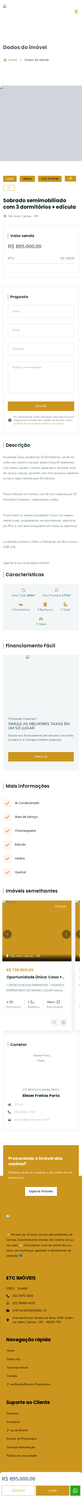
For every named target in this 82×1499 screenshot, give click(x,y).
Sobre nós (11, 1359)
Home (13, 60)
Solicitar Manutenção (18, 1447)
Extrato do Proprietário (19, 1439)
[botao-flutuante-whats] (75, 1491)
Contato (9, 1376)
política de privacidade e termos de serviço (39, 423)
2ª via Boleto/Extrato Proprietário (26, 1384)
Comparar (11, 1422)
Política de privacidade (19, 1456)
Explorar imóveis (41, 1191)
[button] (7, 934)
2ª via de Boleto (15, 1430)
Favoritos (10, 1414)
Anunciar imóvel (15, 1368)
